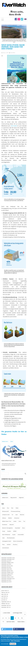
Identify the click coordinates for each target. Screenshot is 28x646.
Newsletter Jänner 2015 (7, 570)
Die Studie (14, 126)
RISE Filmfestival (6, 534)
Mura (23, 528)
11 (3, 621)
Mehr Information (15, 640)
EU (12, 514)
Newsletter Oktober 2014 (7, 572)
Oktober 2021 (4, 603)
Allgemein (21, 497)
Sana (20, 521)
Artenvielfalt (21, 534)
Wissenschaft (5, 511)
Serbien (9, 544)
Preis (3, 544)
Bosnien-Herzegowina (7, 528)
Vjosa (11, 441)
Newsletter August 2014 (7, 574)
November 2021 (5, 605)
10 (22, 618)
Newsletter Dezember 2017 (8, 559)
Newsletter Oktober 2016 (7, 562)
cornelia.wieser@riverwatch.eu (8, 465)
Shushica (15, 544)
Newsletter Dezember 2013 (8, 578)
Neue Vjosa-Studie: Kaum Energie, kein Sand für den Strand (13, 47)
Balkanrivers (5, 441)
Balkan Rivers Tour (6, 521)
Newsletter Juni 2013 (6, 581)
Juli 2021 (3, 600)
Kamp (14, 521)
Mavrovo (22, 514)
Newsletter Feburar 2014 (7, 577)
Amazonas (16, 518)
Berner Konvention (17, 541)
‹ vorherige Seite (17, 613)
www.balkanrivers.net (8, 460)
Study (3, 531)
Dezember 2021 (5, 607)
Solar (3, 538)
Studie (13, 534)
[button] (7, 629)
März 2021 (3, 594)
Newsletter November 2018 (8, 557)
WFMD (14, 531)
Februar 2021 (4, 592)
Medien (10, 518)
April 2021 (3, 596)
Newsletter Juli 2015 (6, 567)
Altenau (4, 518)
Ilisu (8, 508)
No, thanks (13, 643)
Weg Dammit (13, 497)
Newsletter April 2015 (6, 569)
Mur (12, 508)
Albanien (11, 524)
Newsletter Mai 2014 (6, 575)
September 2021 (5, 601)
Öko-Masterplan (11, 538)
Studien (9, 531)
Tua (24, 521)
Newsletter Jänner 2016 (7, 566)
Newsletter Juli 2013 (6, 580)
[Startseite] (14, 4)
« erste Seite (6, 613)
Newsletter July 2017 (6, 561)
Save (16, 514)
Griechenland (5, 547)
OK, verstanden (5, 643)
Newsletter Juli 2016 (6, 564)
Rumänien (4, 524)
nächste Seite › (10, 621)
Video (17, 508)
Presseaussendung (15, 511)
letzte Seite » (21, 621)
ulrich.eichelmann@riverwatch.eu (9, 463)
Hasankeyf (17, 528)
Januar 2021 (4, 590)
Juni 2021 (3, 598)
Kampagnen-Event (6, 541)
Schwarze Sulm (6, 514)
